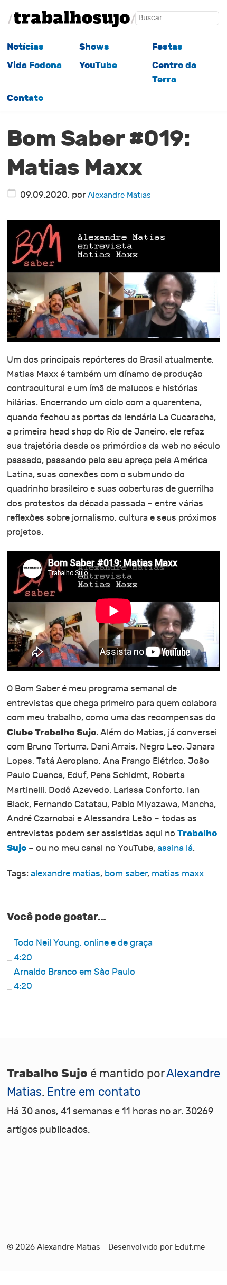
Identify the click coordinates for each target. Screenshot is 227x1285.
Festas (167, 46)
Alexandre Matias (119, 195)
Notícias (25, 46)
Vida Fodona (34, 65)
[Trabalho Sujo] (71, 19)
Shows (94, 46)
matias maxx (178, 873)
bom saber (126, 873)
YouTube (98, 65)
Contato (25, 98)
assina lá (175, 848)
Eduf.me (190, 1247)
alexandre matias (65, 873)
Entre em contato (94, 1092)
